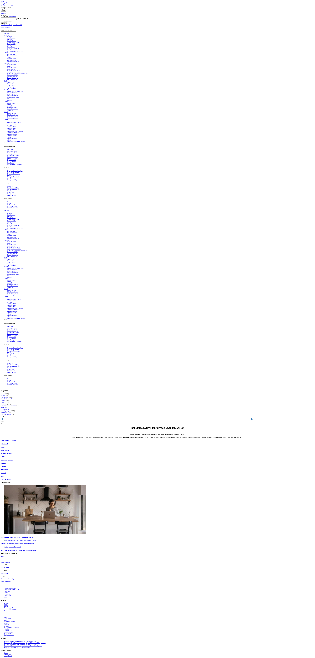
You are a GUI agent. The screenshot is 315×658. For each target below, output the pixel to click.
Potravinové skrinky (12, 75)
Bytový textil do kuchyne (13, 174)
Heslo (17, 20)
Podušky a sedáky (12, 138)
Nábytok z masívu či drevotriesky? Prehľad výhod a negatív (17, 543)
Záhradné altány (11, 126)
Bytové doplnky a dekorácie (14, 164)
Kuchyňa (3, 402)
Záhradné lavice (11, 129)
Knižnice (9, 36)
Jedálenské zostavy (12, 55)
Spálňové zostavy (11, 88)
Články (6, 605)
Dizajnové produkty (6, 414)
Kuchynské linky (11, 67)
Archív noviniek (8, 610)
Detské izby (10, 186)
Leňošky (9, 50)
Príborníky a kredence (13, 61)
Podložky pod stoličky (13, 158)
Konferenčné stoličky (12, 95)
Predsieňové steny (12, 204)
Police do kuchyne (12, 79)
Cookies (6, 653)
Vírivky (9, 137)
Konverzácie (7, 594)
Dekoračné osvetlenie (12, 109)
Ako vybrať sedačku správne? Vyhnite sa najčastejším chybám (18, 550)
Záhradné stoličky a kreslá (14, 122)
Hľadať (3, 10)
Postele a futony (11, 84)
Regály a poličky (11, 44)
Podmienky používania (10, 608)
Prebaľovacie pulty (12, 195)
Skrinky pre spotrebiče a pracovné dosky (17, 73)
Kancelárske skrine (12, 94)
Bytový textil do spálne (13, 172)
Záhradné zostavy (11, 121)
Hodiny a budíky (11, 161)
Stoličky (9, 57)
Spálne (3, 394)
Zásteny (9, 140)
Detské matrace (11, 192)
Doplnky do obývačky (13, 48)
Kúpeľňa (3, 407)
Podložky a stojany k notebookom (16, 91)
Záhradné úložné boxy (13, 132)
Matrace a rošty (11, 82)
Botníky (9, 203)
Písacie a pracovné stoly (13, 97)
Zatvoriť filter (4, 390)
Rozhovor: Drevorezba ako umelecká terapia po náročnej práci (20, 641)
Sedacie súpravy (11, 41)
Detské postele (11, 191)
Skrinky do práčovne (12, 118)
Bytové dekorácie (11, 160)
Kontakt (6, 606)
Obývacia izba (5, 397)
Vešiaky (9, 202)
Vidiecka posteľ (5, 567)
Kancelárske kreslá (12, 92)
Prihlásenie (7, 591)
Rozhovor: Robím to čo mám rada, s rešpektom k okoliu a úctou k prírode (23, 646)
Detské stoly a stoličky (13, 188)
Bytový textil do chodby (13, 177)
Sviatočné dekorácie (12, 157)
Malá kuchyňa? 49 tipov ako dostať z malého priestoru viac (17, 537)
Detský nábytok (11, 193)
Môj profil (6, 592)
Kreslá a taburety (11, 38)
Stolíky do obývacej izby (13, 42)
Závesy (9, 175)
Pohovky (9, 39)
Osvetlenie (10, 110)
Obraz (2, 556)
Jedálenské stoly (11, 54)
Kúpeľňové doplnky (12, 116)
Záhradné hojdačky (12, 134)
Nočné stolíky (4, 573)
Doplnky (9, 98)
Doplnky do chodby (12, 151)
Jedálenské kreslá (11, 60)
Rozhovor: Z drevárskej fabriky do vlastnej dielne (17, 647)
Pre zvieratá (10, 149)
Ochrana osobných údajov (11, 609)
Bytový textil (4, 412)
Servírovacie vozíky (12, 76)
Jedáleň (3, 395)
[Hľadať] (2, 421)
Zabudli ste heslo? (17, 25)
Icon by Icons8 (8, 656)
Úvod (5, 597)
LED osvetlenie (11, 103)
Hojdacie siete (11, 125)
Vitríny (9, 45)
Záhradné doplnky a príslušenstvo (16, 141)
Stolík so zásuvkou (5, 562)
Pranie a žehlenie (11, 113)
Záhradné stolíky (11, 123)
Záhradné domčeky (12, 135)
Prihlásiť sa (4, 23)
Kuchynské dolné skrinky (14, 70)
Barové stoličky (11, 69)
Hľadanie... (4, 7)
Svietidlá (9, 106)
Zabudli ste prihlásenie (6, 25)
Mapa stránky (7, 654)
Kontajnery (10, 100)
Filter (2, 424)
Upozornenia (7, 595)
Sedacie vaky (10, 163)
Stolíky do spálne (11, 86)
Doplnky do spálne (12, 152)
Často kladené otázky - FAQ (11, 589)
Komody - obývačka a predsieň (15, 51)
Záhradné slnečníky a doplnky (15, 131)
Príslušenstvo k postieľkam (14, 189)
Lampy (9, 104)
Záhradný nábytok (6, 411)
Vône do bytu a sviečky (13, 155)
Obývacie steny (11, 47)
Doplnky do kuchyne (12, 154)
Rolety (9, 178)
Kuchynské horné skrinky (14, 72)
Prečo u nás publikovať (10, 588)
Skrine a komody (11, 85)
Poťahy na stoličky (12, 180)
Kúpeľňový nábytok (12, 115)
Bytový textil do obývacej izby (15, 171)
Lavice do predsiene (12, 207)
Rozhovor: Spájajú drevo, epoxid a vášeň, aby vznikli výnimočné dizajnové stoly (25, 643)
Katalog (6, 603)
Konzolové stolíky (12, 206)
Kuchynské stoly (11, 64)
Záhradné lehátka (11, 128)
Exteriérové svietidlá (12, 107)
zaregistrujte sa (12, 16)
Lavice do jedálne (11, 58)
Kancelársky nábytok (6, 399)
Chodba (3, 400)
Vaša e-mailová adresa (22, 18)
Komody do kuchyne (12, 78)
